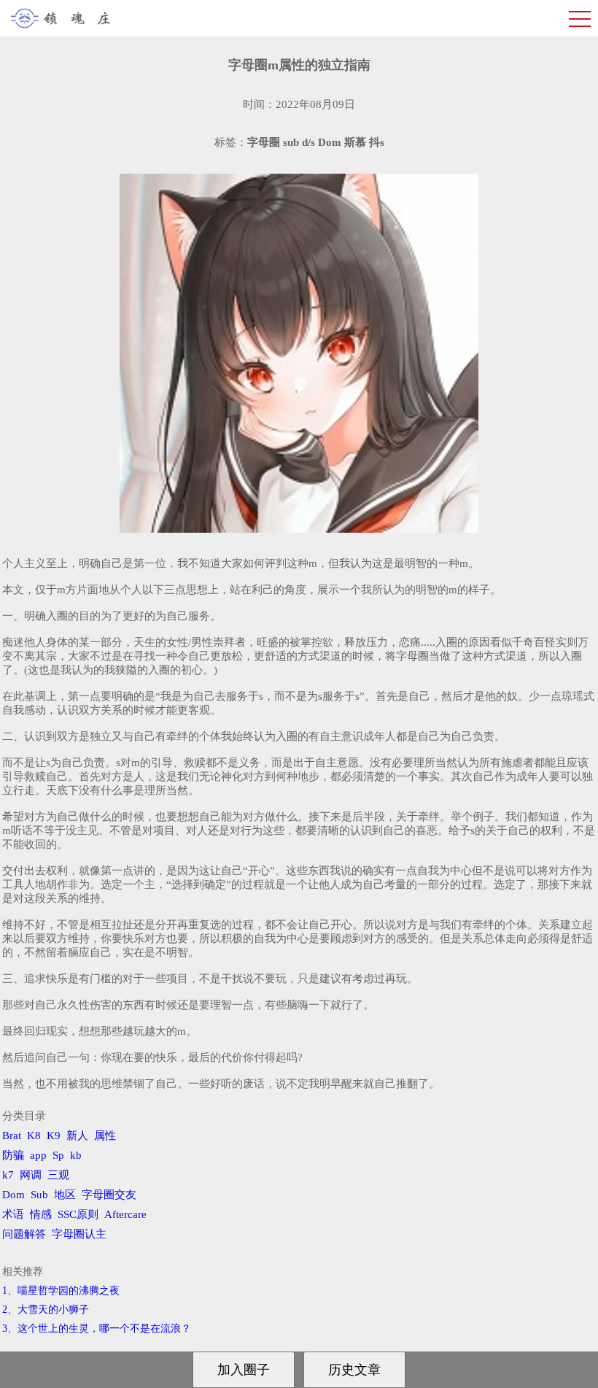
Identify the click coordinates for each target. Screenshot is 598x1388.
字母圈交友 (109, 1194)
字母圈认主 (79, 1234)
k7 (8, 1175)
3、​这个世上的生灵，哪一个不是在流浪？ (96, 1328)
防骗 (13, 1155)
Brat (11, 1135)
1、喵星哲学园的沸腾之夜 (61, 1290)
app (38, 1155)
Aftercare (125, 1214)
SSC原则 (78, 1214)
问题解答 (24, 1234)
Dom (13, 1194)
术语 (13, 1214)
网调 (31, 1175)
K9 (54, 1135)
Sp (58, 1155)
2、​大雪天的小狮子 (45, 1309)
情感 (41, 1214)
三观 (58, 1175)
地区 (65, 1194)
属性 (105, 1135)
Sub (39, 1194)
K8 (34, 1135)
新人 (77, 1135)
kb (76, 1155)
